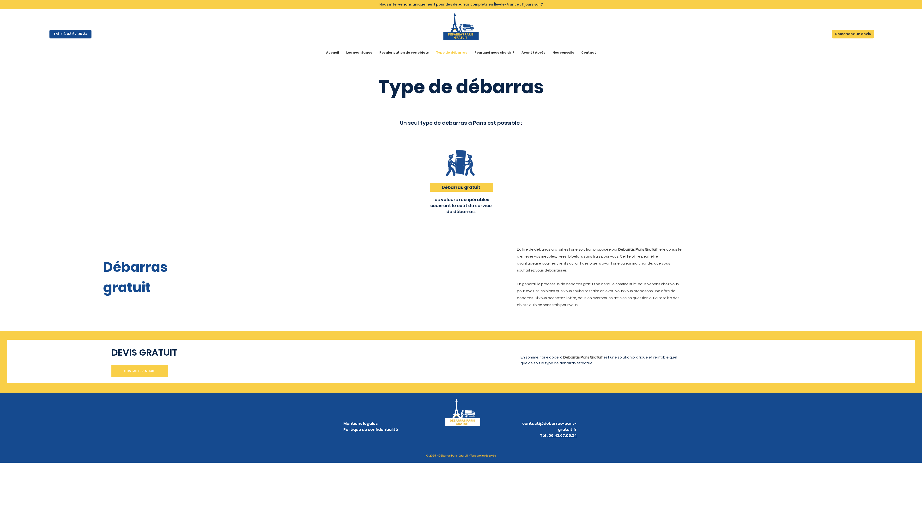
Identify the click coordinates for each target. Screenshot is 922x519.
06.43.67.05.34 (562, 435)
